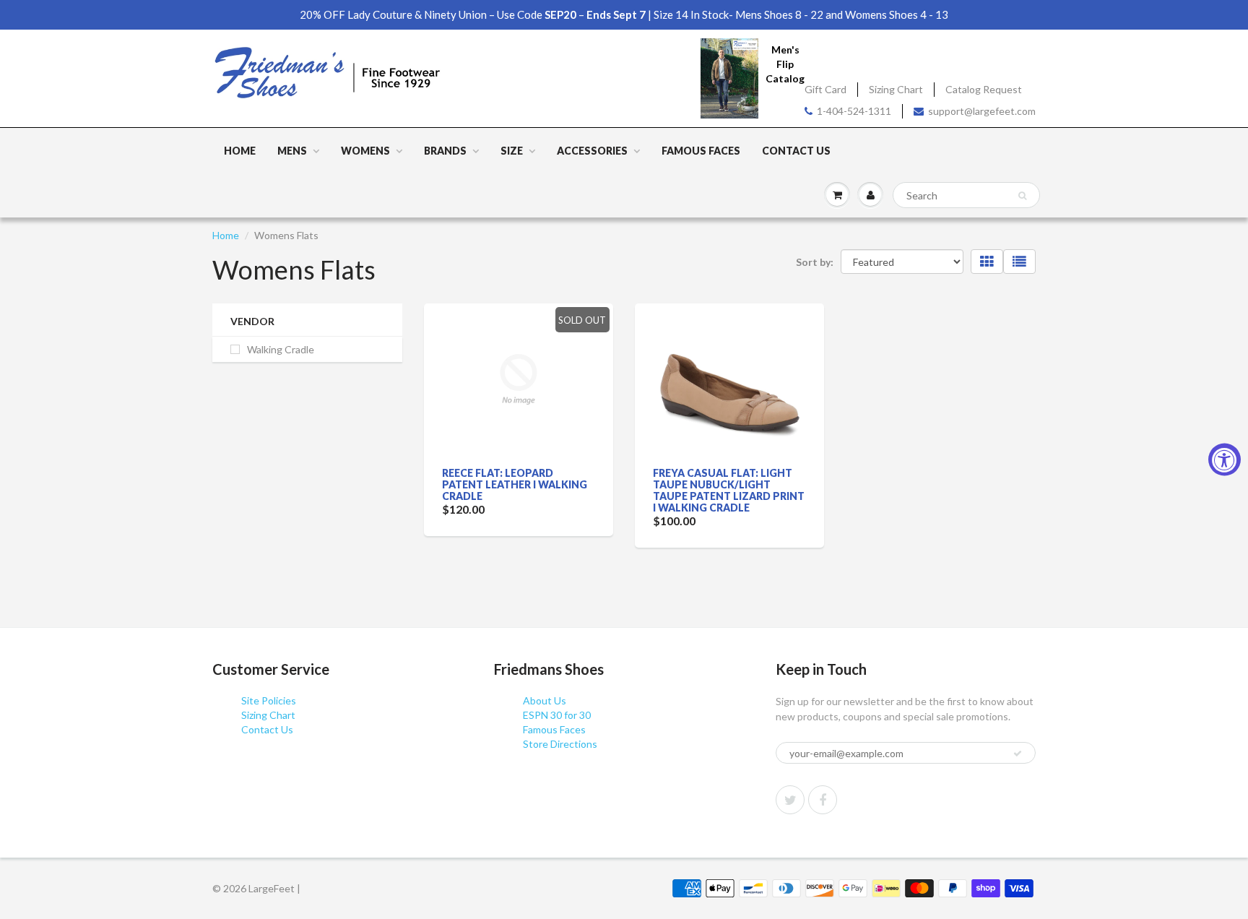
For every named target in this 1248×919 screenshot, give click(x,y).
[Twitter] (790, 799)
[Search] (1022, 195)
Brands (445, 150)
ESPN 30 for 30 (557, 715)
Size (511, 150)
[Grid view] (987, 261)
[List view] (1019, 261)
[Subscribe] (1018, 753)
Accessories (592, 150)
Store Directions (560, 744)
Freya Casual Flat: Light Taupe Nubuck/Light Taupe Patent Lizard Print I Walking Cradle (729, 490)
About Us (544, 700)
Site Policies (268, 700)
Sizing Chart (896, 89)
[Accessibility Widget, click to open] (1224, 460)
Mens (292, 150)
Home (240, 150)
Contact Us (796, 150)
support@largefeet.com (982, 111)
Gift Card (825, 89)
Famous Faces (701, 150)
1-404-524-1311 (854, 111)
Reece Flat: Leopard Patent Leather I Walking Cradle (514, 484)
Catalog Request (983, 89)
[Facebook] (822, 799)
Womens (365, 150)
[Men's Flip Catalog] (729, 78)
